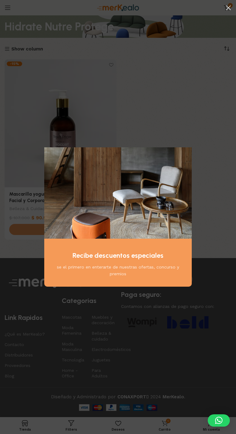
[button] (219, 420)
